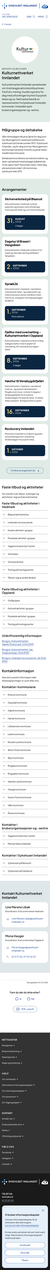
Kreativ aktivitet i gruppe (20, 530)
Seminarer (13, 554)
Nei (32, 998)
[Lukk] (43, 1210)
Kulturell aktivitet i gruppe (21, 608)
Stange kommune (17, 789)
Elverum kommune (17, 694)
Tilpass (25, 1260)
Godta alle (25, 1245)
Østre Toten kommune (19, 750)
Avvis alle (25, 1252)
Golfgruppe (14, 600)
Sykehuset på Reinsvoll (19, 863)
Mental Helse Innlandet (19, 843)
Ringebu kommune (17, 765)
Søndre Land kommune (20, 781)
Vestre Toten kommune (19, 797)
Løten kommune (16, 734)
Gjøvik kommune (16, 710)
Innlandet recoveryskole (20, 522)
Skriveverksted (15, 561)
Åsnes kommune (16, 813)
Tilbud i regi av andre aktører (22, 577)
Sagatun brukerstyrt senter (21, 546)
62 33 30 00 (8, 1200)
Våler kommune (16, 805)
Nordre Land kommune (19, 742)
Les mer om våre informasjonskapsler (22, 1225)
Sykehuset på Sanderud (20, 870)
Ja (20, 998)
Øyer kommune (16, 757)
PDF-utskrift (27, 1009)
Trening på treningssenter (20, 569)
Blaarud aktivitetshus (18, 514)
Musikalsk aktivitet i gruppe (21, 538)
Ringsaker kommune (18, 773)
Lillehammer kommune (19, 726)
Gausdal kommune (17, 702)
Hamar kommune (16, 718)
